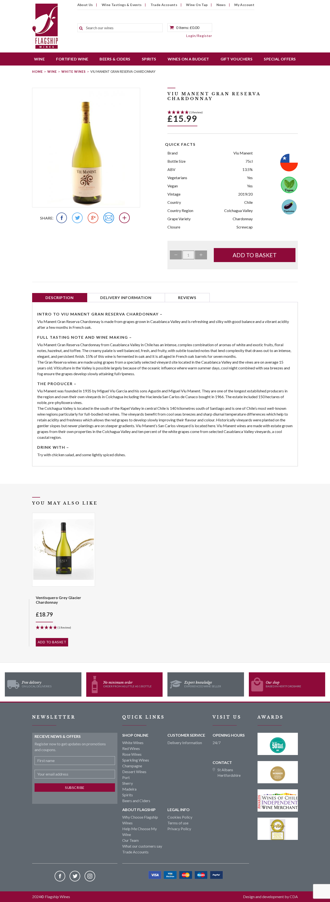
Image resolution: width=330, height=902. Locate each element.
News (221, 5)
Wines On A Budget (188, 59)
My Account (244, 5)
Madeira (129, 789)
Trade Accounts (164, 5)
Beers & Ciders (115, 59)
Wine (39, 59)
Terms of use (177, 823)
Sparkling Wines (135, 760)
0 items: (187, 27)
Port (126, 777)
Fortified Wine (72, 59)
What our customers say (142, 846)
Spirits (149, 59)
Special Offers (280, 59)
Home (37, 71)
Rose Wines (132, 754)
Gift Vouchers (237, 59)
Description (59, 297)
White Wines (73, 71)
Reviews (187, 297)
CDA (294, 896)
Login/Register (199, 36)
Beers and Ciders (136, 800)
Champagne (132, 765)
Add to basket (255, 255)
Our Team (130, 840)
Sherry (127, 783)
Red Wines (131, 748)
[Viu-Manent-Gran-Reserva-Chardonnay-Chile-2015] (86, 147)
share (46, 218)
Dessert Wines (134, 771)
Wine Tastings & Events (122, 5)
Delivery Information (125, 297)
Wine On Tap (197, 5)
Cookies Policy (179, 817)
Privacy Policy (179, 828)
